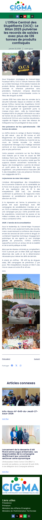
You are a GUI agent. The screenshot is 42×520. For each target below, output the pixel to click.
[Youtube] (24, 16)
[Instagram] (32, 16)
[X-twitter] (21, 16)
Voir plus (5, 419)
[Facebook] (17, 16)
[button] (12, 365)
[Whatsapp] (28, 16)
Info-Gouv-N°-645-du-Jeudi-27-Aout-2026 (20, 412)
